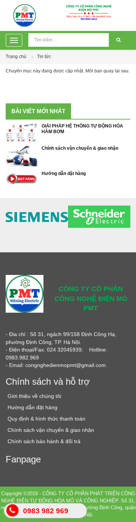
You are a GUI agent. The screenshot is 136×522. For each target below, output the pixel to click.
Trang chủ (16, 56)
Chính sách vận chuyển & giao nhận (80, 148)
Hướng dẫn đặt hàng (64, 173)
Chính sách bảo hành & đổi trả (44, 441)
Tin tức (44, 56)
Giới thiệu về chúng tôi (34, 396)
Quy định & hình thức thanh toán (46, 419)
